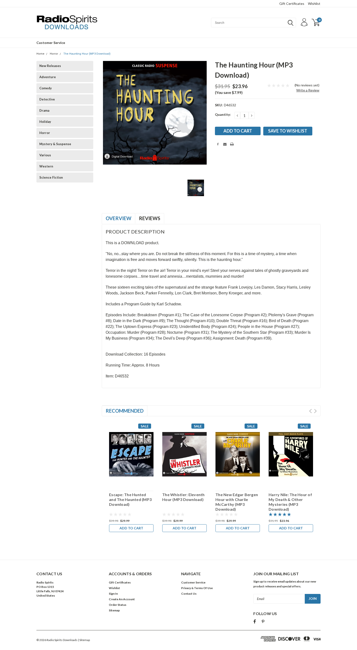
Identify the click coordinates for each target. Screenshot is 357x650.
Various (45, 155)
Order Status (117, 605)
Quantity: (223, 114)
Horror (54, 53)
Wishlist (314, 3)
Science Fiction (51, 177)
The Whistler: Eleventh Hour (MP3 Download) (183, 497)
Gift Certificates (291, 3)
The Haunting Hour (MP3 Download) (86, 53)
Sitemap (114, 610)
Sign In (113, 593)
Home (40, 53)
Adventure (47, 77)
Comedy (45, 88)
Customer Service (50, 43)
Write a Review (307, 90)
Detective (47, 99)
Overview (118, 218)
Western (46, 166)
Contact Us (188, 593)
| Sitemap (84, 640)
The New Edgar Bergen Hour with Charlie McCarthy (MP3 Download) (236, 501)
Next (315, 411)
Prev (310, 411)
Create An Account (122, 599)
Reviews (149, 218)
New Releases (50, 66)
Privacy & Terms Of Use (197, 588)
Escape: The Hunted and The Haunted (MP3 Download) (130, 499)
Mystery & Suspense (55, 144)
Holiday (45, 122)
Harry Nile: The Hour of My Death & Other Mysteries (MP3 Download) (290, 501)
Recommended (125, 411)
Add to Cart (131, 528)
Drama (44, 110)
